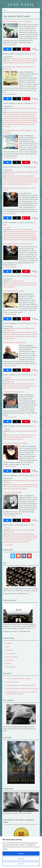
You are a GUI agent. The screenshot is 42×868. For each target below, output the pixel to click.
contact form (31, 628)
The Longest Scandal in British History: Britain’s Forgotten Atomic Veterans (21, 693)
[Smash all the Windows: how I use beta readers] (10, 37)
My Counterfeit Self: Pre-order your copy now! (17, 244)
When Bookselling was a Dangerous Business (20, 685)
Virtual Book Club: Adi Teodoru (13, 392)
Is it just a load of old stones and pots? (18, 678)
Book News (29, 283)
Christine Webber (14, 116)
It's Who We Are (8, 120)
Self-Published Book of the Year (17, 238)
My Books (30, 229)
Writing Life (6, 482)
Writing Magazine (31, 240)
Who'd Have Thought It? (17, 124)
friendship (34, 118)
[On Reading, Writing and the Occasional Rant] (21, 4)
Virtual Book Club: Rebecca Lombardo (15, 443)
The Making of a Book (30, 59)
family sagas (25, 180)
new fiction (17, 120)
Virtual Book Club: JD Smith (12, 493)
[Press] (21, 576)
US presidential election (25, 122)
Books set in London (22, 114)
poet (34, 386)
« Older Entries (8, 545)
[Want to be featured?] (18, 622)
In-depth (20, 59)
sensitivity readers (29, 63)
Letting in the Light (12, 682)
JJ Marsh (32, 233)
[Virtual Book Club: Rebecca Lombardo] (10, 459)
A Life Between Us (12, 176)
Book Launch (30, 61)
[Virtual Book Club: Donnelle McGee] (10, 358)
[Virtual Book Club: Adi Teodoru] (10, 408)
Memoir (17, 386)
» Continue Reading (9, 45)
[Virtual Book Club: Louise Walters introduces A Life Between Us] (10, 148)
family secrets (15, 118)
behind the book (23, 112)
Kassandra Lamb (8, 235)
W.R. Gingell (28, 336)
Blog (23, 172)
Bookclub (25, 178)
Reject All (21, 864)
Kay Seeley (17, 235)
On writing (16, 184)
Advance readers (12, 61)
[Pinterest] (29, 556)
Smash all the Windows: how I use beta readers (17, 21)
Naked (23, 386)
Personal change (26, 120)
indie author (26, 285)
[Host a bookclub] (21, 714)
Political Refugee (8, 439)
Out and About (10, 667)
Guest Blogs (9, 660)
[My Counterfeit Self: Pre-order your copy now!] (10, 259)
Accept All (21, 853)
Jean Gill (19, 233)
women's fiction (30, 124)
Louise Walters (7, 182)
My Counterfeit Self (27, 235)
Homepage (14, 59)
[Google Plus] (18, 556)
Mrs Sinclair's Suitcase (20, 182)
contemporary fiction (26, 116)
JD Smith (11, 540)
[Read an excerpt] (21, 811)
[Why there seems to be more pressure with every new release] (10, 206)
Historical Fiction (8, 538)
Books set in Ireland (9, 114)
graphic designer (32, 536)
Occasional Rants (11, 653)
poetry (5, 388)
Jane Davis (32, 54)
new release (25, 540)
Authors (31, 176)
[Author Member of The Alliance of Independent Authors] (21, 835)
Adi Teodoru (10, 435)
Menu (5, 10)
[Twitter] (12, 556)
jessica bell (26, 233)
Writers (15, 240)
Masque (28, 334)
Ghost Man (11, 386)
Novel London (19, 63)
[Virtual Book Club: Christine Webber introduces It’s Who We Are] (10, 85)
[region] (21, 852)
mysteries (30, 182)
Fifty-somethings (25, 118)
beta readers (21, 61)
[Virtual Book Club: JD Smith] (10, 508)
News (7, 647)
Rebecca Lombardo (21, 488)
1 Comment (6, 429)
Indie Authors (34, 180)
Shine (9, 388)
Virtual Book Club (8, 174)
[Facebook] (23, 556)
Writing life (6, 126)
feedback (11, 63)
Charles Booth (19, 231)
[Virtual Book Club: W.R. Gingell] (10, 307)
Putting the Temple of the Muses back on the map (22, 689)
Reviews (8, 663)
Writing (5, 338)
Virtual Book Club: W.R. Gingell (13, 291)
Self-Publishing (12, 122)
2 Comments (7, 227)
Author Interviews (16, 108)
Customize (21, 859)
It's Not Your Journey (21, 486)
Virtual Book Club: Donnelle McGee (14, 342)
